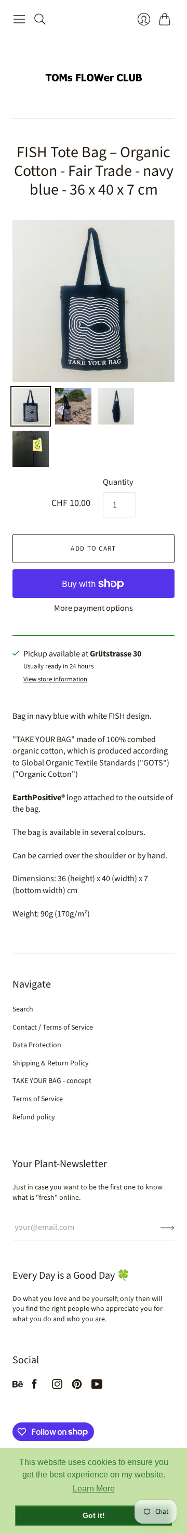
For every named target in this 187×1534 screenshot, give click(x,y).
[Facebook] (34, 1386)
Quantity (118, 482)
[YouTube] (96, 1386)
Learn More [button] (94, 1488)
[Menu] (19, 19)
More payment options (93, 608)
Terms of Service (37, 1099)
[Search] (40, 19)
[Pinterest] (77, 1386)
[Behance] (17, 1386)
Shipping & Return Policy (50, 1063)
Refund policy (33, 1117)
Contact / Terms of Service (52, 1027)
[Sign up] (168, 1227)
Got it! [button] (94, 1515)
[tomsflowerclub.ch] (93, 73)
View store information (55, 679)
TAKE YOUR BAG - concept (51, 1081)
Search (22, 1009)
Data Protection (36, 1045)
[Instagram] (57, 1386)
